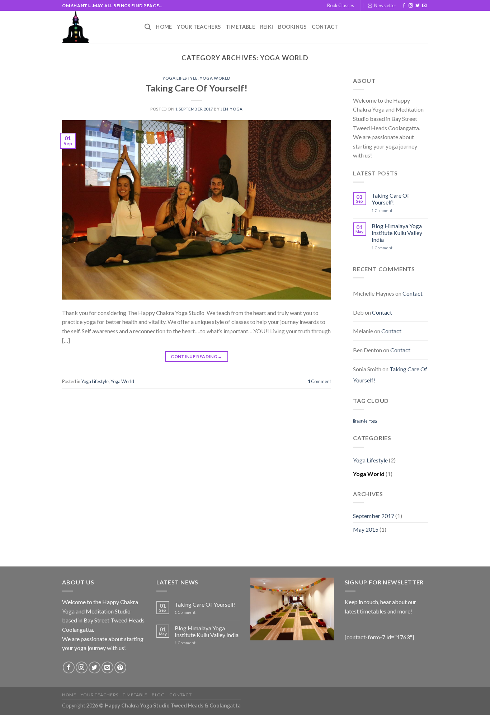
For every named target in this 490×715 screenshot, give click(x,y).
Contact (325, 27)
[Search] (148, 27)
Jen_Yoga (231, 109)
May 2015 (365, 529)
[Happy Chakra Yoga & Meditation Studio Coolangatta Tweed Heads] (98, 27)
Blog (158, 694)
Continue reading (196, 356)
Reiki (266, 27)
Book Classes (340, 5)
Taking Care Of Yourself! (197, 88)
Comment (319, 381)
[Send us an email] (424, 5)
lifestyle (360, 421)
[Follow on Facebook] (404, 5)
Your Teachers (199, 27)
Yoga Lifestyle (180, 78)
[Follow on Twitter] (417, 5)
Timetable (240, 27)
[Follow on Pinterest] (120, 667)
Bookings (292, 27)
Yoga (373, 421)
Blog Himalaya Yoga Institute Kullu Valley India (397, 232)
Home (164, 27)
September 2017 (373, 515)
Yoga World (215, 78)
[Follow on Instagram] (411, 5)
